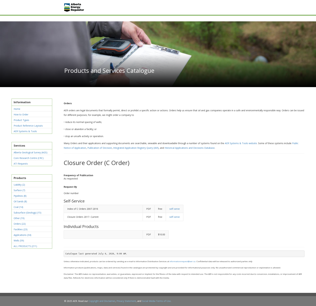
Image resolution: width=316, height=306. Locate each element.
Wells (19, 240)
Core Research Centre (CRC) (29, 158)
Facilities (20, 229)
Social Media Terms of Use (156, 301)
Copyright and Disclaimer (102, 301)
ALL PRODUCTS (25, 246)
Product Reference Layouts (28, 125)
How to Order (21, 114)
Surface (19, 190)
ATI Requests (21, 163)
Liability (19, 184)
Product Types (21, 120)
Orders (20, 223)
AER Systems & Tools (25, 131)
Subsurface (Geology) (27, 212)
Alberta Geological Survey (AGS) (30, 152)
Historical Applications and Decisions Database (190, 147)
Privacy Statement (126, 301)
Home (17, 108)
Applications (22, 234)
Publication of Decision (99, 147)
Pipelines (20, 195)
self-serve (174, 208)
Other (19, 218)
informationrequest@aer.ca (182, 261)
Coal (18, 207)
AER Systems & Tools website (241, 143)
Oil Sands (20, 201)
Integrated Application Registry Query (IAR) (136, 147)
